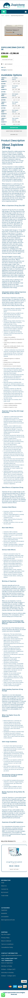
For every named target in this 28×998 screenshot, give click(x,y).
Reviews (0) (14, 134)
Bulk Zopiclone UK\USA (8, 920)
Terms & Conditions (7, 944)
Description (14, 127)
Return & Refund (6, 941)
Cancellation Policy (7, 947)
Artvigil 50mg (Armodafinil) (14, 862)
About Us (4, 886)
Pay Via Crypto (5, 934)
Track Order (4, 895)
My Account (4, 892)
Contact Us (4, 889)
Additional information (14, 131)
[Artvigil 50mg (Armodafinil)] (14, 852)
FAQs (2, 882)
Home (2, 15)
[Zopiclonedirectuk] (14, 5)
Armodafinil (4, 916)
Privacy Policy (5, 938)
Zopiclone (7, 15)
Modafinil (4, 913)
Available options (7, 59)
